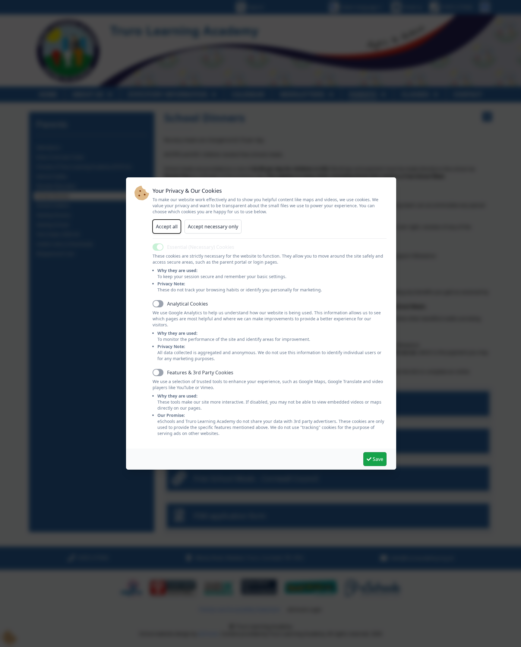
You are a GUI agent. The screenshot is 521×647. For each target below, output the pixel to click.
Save (377, 459)
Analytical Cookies (187, 303)
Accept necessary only (213, 226)
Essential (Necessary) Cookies (200, 247)
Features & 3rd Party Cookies (200, 372)
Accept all (167, 226)
